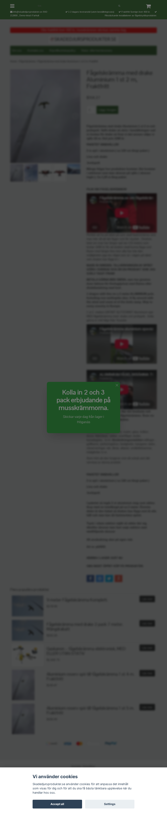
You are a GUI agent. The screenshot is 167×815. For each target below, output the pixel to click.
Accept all (57, 804)
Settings (109, 804)
